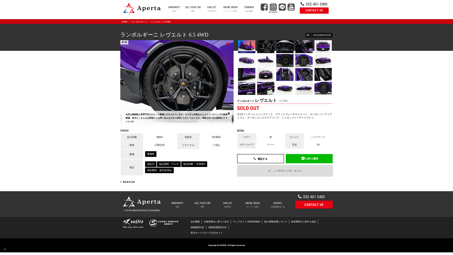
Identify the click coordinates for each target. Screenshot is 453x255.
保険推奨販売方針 (217, 227)
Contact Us (314, 204)
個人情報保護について (275, 221)
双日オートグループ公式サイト (207, 232)
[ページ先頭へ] (6, 249)
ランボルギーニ (139, 21)
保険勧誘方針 (197, 227)
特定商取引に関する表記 (303, 221)
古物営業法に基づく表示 (216, 221)
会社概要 (195, 221)
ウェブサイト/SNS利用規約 (246, 221)
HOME (124, 21)
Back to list (129, 181)
